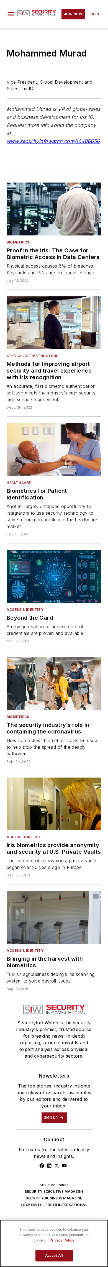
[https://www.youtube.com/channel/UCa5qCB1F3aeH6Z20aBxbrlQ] (64, 1165)
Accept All (54, 1255)
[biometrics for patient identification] (54, 449)
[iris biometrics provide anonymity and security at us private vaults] (54, 804)
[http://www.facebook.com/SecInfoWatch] (42, 1165)
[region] (54, 1243)
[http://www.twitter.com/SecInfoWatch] (57, 1165)
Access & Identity (25, 609)
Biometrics (18, 242)
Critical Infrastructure (32, 356)
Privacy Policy (62, 1240)
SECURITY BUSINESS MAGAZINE (54, 1198)
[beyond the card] (54, 576)
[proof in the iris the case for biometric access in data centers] (54, 209)
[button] (11, 14)
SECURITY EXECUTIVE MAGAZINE (54, 1191)
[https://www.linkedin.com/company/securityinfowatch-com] (49, 1165)
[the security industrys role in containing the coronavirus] (54, 683)
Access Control (24, 837)
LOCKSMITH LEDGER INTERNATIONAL (54, 1205)
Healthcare (19, 483)
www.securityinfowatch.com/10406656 (53, 141)
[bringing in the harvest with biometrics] (54, 917)
